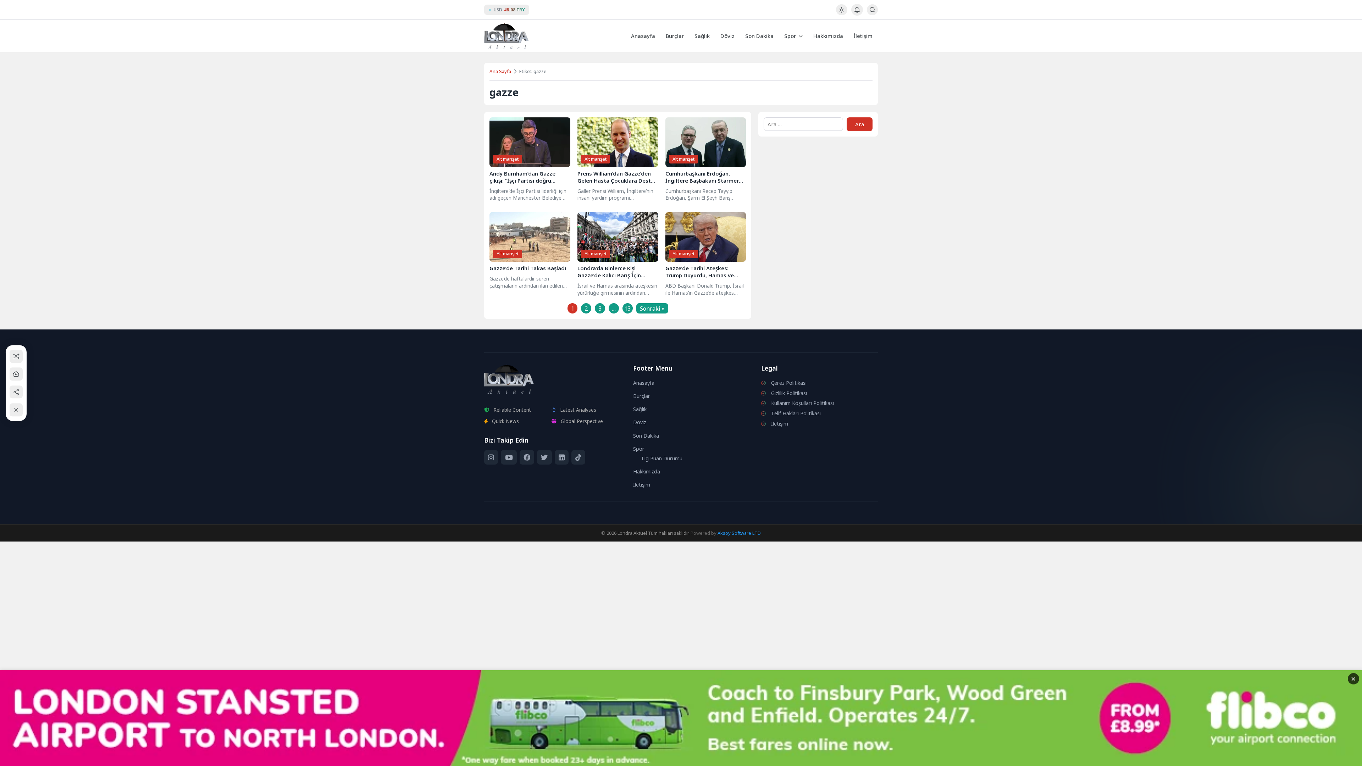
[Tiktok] (578, 457)
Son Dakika (759, 35)
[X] (544, 457)
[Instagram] (491, 457)
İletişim (863, 35)
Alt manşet (508, 159)
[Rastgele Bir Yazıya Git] (16, 356)
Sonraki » (652, 308)
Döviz (727, 35)
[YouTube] (508, 457)
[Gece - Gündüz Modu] (841, 13)
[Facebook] (527, 457)
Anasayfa (643, 35)
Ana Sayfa (500, 71)
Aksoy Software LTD (739, 533)
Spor (790, 35)
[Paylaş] (16, 392)
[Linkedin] (562, 457)
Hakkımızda (828, 35)
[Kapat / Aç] (16, 409)
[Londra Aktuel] (506, 36)
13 (627, 308)
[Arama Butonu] (872, 9)
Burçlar (675, 35)
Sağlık (702, 35)
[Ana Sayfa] (16, 374)
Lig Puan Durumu (662, 458)
